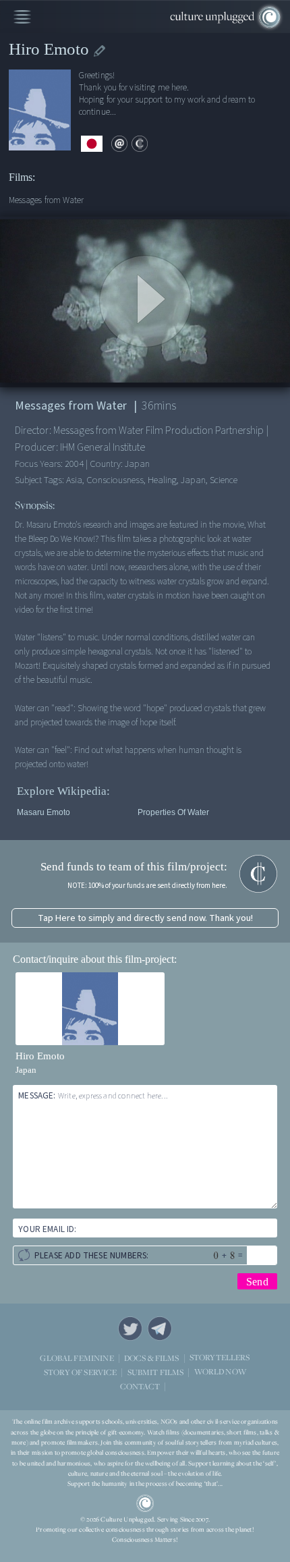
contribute (140, 144)
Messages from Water (46, 200)
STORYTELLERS (220, 1358)
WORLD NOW (220, 1372)
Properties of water (173, 812)
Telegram (160, 1328)
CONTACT (140, 1386)
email (119, 144)
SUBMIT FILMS (155, 1372)
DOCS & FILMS (151, 1358)
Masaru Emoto (43, 812)
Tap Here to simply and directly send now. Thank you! (145, 918)
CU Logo (145, 1503)
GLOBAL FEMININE (76, 1358)
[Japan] (92, 144)
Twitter (130, 1328)
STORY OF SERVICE (80, 1372)
